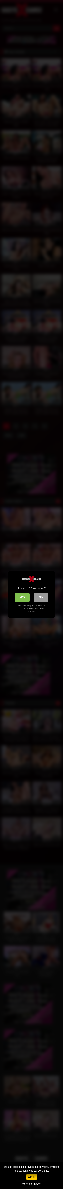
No (41, 597)
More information (31, 1183)
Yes (22, 597)
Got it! (31, 1176)
